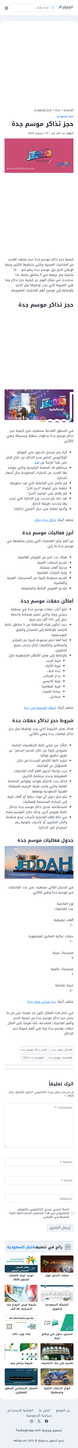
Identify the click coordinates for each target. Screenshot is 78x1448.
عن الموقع (63, 1410)
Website (66, 1199)
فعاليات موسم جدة (60, 1057)
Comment (63, 1108)
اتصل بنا (44, 1410)
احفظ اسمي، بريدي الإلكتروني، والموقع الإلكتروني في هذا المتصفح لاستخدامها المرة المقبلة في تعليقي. (39, 1213)
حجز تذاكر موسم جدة (34, 1049)
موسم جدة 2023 (33, 1057)
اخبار (57, 110)
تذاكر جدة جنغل (45, 520)
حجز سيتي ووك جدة (41, 1002)
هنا (37, 462)
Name (66, 1162)
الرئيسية (68, 110)
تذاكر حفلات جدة (61, 1049)
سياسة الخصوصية (39, 1415)
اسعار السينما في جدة (40, 708)
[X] (39, 1421)
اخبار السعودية (43, 110)
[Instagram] (31, 1421)
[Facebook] (46, 1421)
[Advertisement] (39, 64)
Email (66, 1180)
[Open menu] (7, 7)
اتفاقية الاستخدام (20, 1410)
